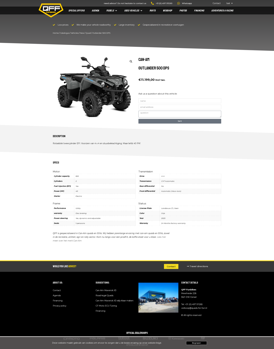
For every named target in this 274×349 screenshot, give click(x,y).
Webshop (167, 10)
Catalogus (64, 33)
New (82, 33)
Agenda (95, 10)
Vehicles (74, 33)
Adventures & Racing (222, 10)
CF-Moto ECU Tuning (106, 305)
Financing (199, 10)
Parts (153, 10)
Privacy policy (59, 305)
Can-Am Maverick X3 (106, 290)
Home (56, 33)
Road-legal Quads (104, 295)
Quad (88, 33)
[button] (131, 61)
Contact (217, 3)
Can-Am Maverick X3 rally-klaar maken (114, 300)
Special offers (76, 10)
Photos (183, 10)
